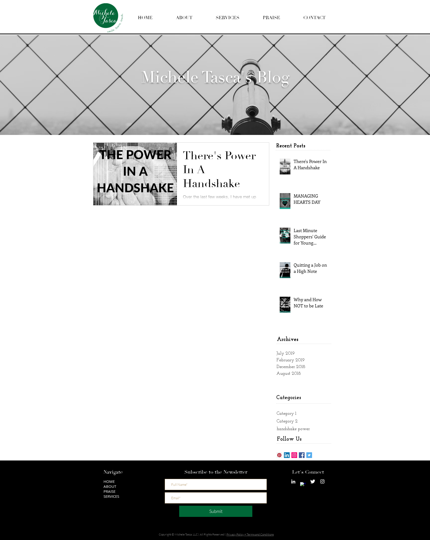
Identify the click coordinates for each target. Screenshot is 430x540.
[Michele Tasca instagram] (322, 481)
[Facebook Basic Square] (302, 455)
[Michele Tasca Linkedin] (293, 481)
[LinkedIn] (287, 455)
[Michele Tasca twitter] (313, 481)
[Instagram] (294, 455)
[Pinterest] (279, 455)
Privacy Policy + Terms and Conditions (250, 534)
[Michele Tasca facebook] (303, 485)
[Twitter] (309, 455)
